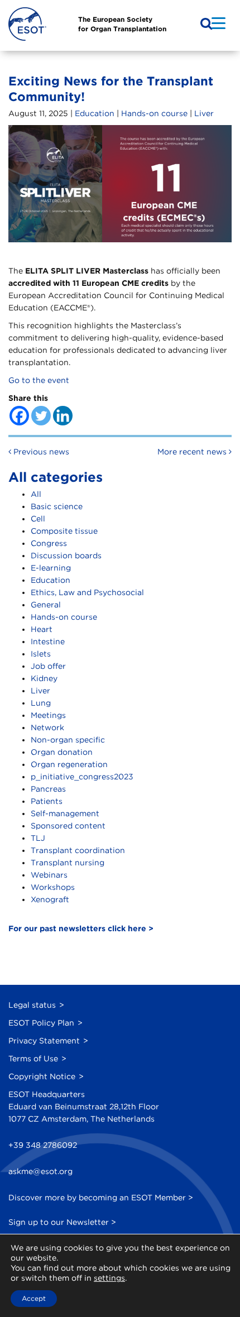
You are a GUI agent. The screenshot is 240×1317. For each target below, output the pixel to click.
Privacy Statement (44, 1040)
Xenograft (50, 899)
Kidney (44, 678)
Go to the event (38, 380)
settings (109, 1277)
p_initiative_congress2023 (82, 776)
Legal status (32, 1004)
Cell (38, 518)
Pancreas (48, 788)
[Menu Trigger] (218, 22)
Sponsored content (68, 825)
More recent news (193, 451)
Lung (41, 702)
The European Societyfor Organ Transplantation (122, 24)
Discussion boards (66, 555)
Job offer (48, 666)
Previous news (40, 451)
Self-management (65, 813)
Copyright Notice (41, 1076)
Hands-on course (154, 113)
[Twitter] (41, 415)
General (46, 604)
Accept (34, 1298)
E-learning (51, 567)
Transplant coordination (78, 850)
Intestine (48, 641)
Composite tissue (64, 530)
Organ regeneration (69, 764)
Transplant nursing (67, 862)
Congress (49, 543)
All (36, 494)
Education (94, 113)
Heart (41, 629)
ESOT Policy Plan (41, 1022)
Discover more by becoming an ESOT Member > (100, 1197)
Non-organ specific (68, 739)
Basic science (57, 506)
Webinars (49, 874)
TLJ (38, 838)
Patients (47, 801)
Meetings (48, 715)
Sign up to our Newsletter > (62, 1222)
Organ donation (62, 752)
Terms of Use (33, 1058)
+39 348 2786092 (42, 1145)
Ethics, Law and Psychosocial (87, 592)
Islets (41, 653)
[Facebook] (19, 415)
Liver (204, 113)
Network (47, 727)
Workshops (53, 887)
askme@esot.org (40, 1171)
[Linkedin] (63, 415)
